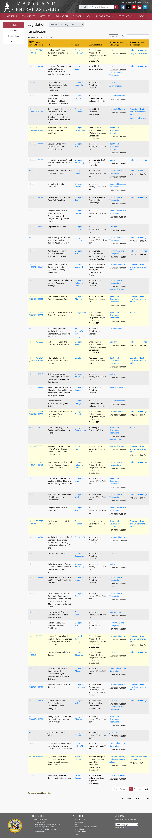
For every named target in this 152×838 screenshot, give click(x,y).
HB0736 (32, 358)
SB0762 (33, 687)
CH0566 (40, 636)
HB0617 (32, 328)
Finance (133, 128)
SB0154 (33, 53)
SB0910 (39, 700)
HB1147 (32, 623)
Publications (13, 36)
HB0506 (32, 264)
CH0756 (39, 130)
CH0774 (39, 315)
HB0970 (32, 521)
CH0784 (39, 465)
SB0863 (39, 577)
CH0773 (40, 312)
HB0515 (32, 280)
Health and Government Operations (114, 130)
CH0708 (39, 687)
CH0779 (40, 411)
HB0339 (32, 184)
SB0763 (39, 537)
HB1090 (32, 593)
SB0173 (39, 160)
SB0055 (32, 756)
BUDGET (77, 16)
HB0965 (32, 508)
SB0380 (39, 144)
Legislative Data (130, 819)
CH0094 (39, 299)
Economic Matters (117, 95)
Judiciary (113, 50)
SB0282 (33, 315)
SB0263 (33, 414)
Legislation (13, 25)
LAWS (88, 16)
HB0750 (32, 374)
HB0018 (32, 50)
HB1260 (32, 668)
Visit (76, 824)
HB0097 (32, 109)
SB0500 (33, 524)
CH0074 (39, 111)
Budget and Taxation (138, 54)
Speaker (78, 358)
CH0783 (40, 462)
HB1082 (32, 577)
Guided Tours (80, 819)
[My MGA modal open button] (139, 7)
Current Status (95, 45)
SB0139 (33, 299)
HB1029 (32, 553)
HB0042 (32, 82)
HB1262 (32, 684)
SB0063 (32, 775)
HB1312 (32, 700)
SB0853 (33, 655)
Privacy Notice (80, 832)
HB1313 (32, 716)
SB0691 (33, 465)
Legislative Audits (142, 2)
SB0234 (39, 66)
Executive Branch (40, 819)
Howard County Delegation (79, 639)
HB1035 (32, 564)
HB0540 (32, 296)
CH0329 (40, 521)
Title (50, 45)
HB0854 (32, 446)
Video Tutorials (80, 834)
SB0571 (33, 360)
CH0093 (40, 296)
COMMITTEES (28, 16)
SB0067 (33, 719)
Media (13, 41)
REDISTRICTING (125, 16)
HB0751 (32, 387)
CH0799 (39, 719)
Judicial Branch (39, 822)
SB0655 (39, 387)
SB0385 (39, 227)
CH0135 (39, 360)
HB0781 (32, 411)
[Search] (116, 7)
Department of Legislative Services (47, 824)
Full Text (13, 30)
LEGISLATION (61, 16)
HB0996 (32, 537)
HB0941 (32, 494)
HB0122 (32, 144)
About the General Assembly (86, 827)
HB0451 (32, 237)
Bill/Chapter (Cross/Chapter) (36, 43)
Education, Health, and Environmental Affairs (138, 112)
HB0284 (32, 170)
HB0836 (32, 427)
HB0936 (32, 478)
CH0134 (40, 358)
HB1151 (32, 636)
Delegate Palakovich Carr (79, 283)
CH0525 (40, 342)
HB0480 (32, 251)
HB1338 (32, 732)
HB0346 (32, 197)
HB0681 (32, 342)
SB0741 (39, 427)
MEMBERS (12, 16)
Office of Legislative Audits (44, 827)
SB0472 (33, 267)
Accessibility (79, 829)
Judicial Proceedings (138, 50)
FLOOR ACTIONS (104, 16)
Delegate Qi (80, 537)
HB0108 (32, 128)
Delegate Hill (80, 312)
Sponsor (78, 45)
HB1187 (32, 652)
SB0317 (39, 374)
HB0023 (32, 66)
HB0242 (32, 160)
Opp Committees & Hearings (137, 43)
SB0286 (33, 130)
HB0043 (32, 95)
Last (146, 789)
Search (83, 7)
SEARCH (141, 16)
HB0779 (32, 400)
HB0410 (32, 211)
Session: (53, 24)
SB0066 (33, 111)
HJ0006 (32, 743)
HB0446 (32, 227)
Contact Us (79, 822)
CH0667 (39, 267)
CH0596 (40, 652)
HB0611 (32, 312)
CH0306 (40, 446)
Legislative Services (128, 2)
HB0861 (32, 462)
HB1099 (32, 612)
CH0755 (40, 128)
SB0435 (39, 197)
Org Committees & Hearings (116, 43)
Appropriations (115, 86)
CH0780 (39, 414)
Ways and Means (116, 289)
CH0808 (39, 756)
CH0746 (40, 50)
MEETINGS (45, 16)
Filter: (124, 36)
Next (140, 789)
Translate (132, 827)
